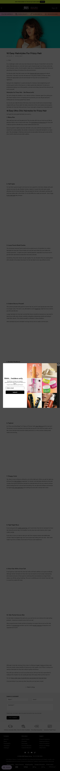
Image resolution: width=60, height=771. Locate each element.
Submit (15, 392)
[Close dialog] (58, 365)
